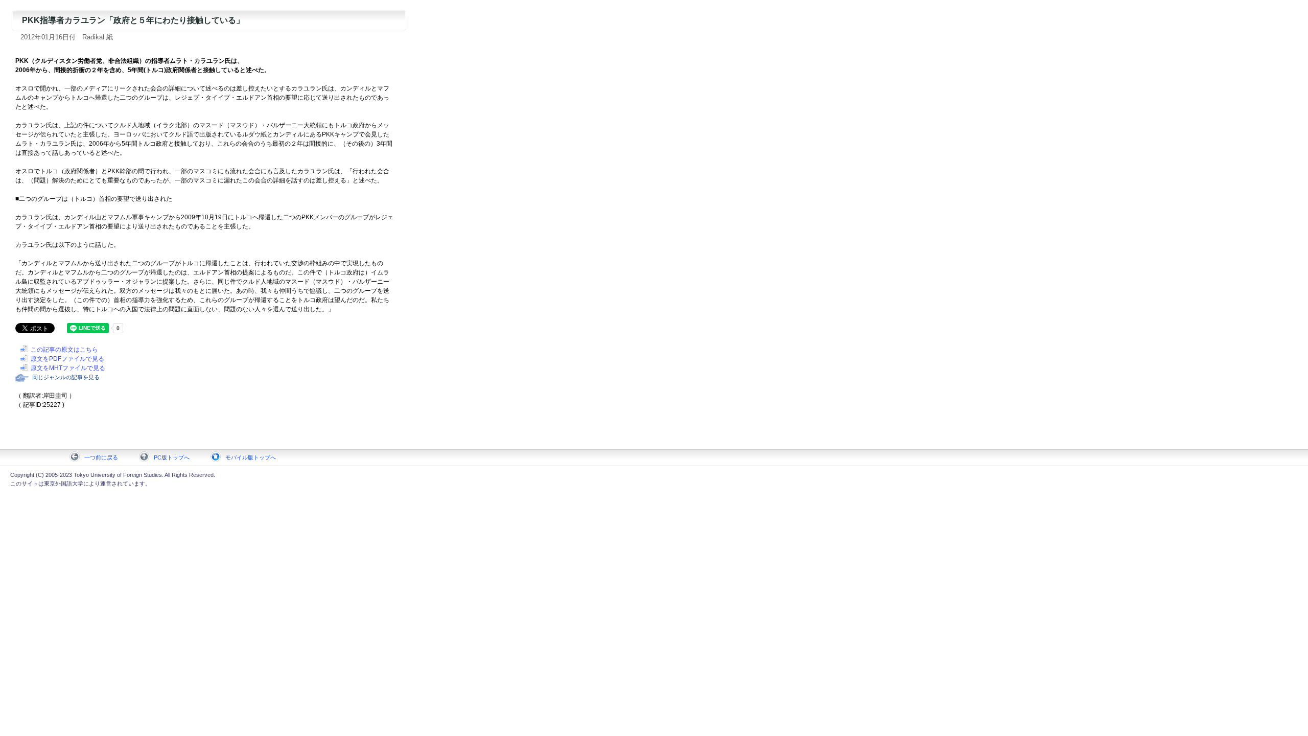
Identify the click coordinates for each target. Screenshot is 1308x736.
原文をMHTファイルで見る (68, 368)
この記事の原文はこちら (64, 349)
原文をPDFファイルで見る (67, 358)
